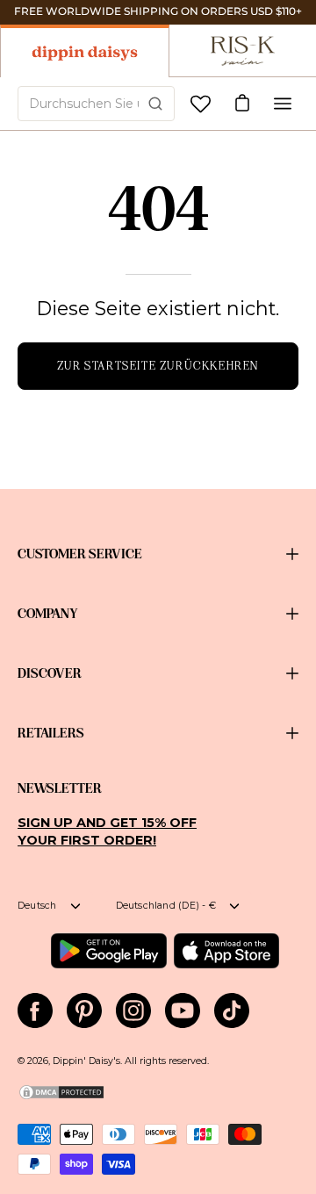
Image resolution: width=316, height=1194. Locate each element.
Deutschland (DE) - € (166, 905)
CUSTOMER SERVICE (80, 554)
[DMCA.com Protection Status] (61, 1098)
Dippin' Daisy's (86, 1061)
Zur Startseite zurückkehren (158, 365)
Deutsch (37, 905)
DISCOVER (50, 673)
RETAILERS (51, 733)
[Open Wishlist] (200, 104)
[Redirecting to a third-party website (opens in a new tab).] (108, 950)
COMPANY (48, 614)
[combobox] (96, 103)
